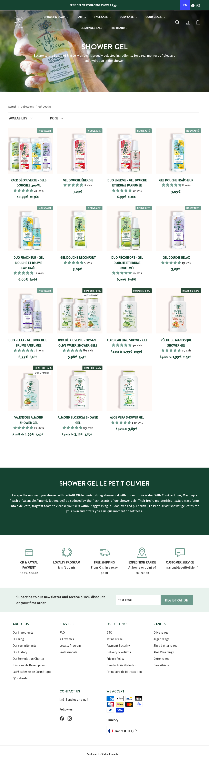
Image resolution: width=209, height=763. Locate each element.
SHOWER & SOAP (54, 17)
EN (185, 5)
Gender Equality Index (121, 665)
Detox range (161, 658)
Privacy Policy (115, 658)
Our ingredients (23, 632)
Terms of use (115, 639)
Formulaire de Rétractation (124, 671)
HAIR (80, 17)
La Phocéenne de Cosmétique (32, 671)
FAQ (62, 632)
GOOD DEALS (154, 17)
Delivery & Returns (119, 652)
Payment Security (118, 645)
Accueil (12, 106)
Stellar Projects (109, 754)
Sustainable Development (30, 665)
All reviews (67, 639)
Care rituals (161, 665)
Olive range (160, 632)
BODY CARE (127, 17)
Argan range (161, 639)
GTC (109, 632)
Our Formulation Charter (28, 658)
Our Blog (18, 639)
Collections (27, 106)
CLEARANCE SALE (91, 28)
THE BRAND (117, 28)
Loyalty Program (70, 645)
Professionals (68, 652)
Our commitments (24, 645)
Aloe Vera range (163, 652)
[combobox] (185, 5)
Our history (20, 652)
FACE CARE (101, 17)
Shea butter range (165, 645)
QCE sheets (20, 678)
